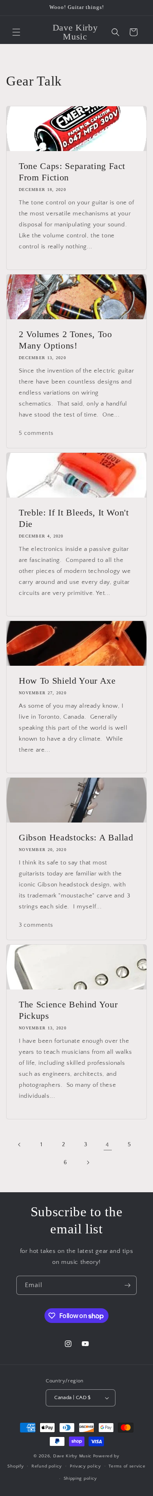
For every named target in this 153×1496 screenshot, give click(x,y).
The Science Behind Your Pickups (68, 1010)
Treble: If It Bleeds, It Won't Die (74, 518)
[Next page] (88, 1162)
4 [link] (107, 1144)
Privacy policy (85, 1466)
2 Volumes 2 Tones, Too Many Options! (65, 340)
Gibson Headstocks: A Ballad (76, 837)
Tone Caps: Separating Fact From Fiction (72, 171)
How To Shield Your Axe (67, 681)
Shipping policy (81, 1478)
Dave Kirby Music (72, 1456)
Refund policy (46, 1466)
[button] (16, 32)
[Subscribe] (127, 1285)
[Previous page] (20, 1145)
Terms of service (127, 1466)
